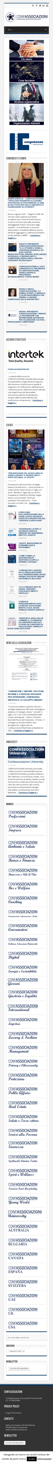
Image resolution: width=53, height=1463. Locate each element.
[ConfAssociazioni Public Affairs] (25, 1094)
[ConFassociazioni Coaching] (25, 903)
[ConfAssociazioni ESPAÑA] (25, 1273)
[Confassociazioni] (26, 17)
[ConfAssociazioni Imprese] (25, 832)
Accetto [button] (32, 1459)
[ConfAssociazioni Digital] (25, 959)
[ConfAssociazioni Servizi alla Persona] (25, 1136)
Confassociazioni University (25, 761)
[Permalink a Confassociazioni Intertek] (26, 356)
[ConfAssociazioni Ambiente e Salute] (25, 848)
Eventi (9, 425)
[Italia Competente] (27, 150)
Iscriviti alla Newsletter (19, 1368)
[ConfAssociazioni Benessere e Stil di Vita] (25, 876)
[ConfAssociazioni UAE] (25, 1301)
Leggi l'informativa (13, 1413)
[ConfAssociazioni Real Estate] (25, 1108)
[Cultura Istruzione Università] (25, 945)
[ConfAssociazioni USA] (25, 1329)
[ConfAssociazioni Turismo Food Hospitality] (25, 1190)
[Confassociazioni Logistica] (25, 1025)
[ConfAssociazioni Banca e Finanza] (25, 862)
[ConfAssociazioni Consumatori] (25, 931)
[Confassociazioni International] (25, 1011)
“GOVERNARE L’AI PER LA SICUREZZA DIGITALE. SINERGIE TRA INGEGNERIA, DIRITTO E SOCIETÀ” (31, 532)
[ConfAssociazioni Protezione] (25, 1081)
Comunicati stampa (16, 158)
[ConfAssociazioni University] (25, 1218)
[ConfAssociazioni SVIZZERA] (25, 1287)
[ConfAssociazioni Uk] (25, 1315)
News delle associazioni (18, 643)
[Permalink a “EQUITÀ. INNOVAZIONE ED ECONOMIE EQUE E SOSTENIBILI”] (12, 547)
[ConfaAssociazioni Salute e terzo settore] (25, 1122)
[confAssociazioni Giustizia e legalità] (25, 997)
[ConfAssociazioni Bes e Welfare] (25, 890)
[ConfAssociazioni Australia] (25, 1232)
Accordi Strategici (16, 340)
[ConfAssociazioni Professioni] (25, 818)
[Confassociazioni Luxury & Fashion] (25, 1039)
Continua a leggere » (23, 731)
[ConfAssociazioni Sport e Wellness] (25, 1176)
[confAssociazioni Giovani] (25, 985)
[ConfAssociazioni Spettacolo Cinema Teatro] (25, 1162)
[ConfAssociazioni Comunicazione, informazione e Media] (25, 917)
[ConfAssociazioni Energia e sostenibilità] (25, 973)
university (12, 742)
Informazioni (44, 1459)
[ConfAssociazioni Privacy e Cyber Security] (25, 1067)
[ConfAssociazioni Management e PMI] (25, 1053)
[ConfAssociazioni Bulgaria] (25, 1246)
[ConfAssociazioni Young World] (25, 1204)
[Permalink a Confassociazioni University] (26, 752)
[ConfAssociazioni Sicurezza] (25, 1148)
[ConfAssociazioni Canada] (25, 1259)
